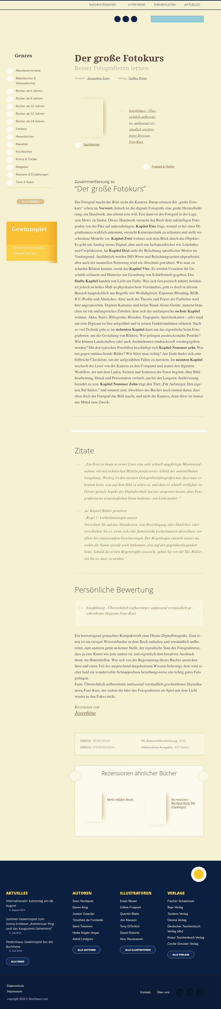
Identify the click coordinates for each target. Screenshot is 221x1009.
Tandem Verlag (177, 913)
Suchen (199, 19)
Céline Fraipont (130, 907)
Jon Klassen (128, 920)
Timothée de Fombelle (88, 920)
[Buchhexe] (31, 24)
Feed (117, 19)
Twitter (134, 19)
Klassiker (22, 144)
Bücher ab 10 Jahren (30, 106)
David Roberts (129, 932)
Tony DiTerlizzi (129, 926)
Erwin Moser (128, 901)
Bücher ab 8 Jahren (29, 98)
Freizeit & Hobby (163, 166)
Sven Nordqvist (83, 901)
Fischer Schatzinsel (180, 901)
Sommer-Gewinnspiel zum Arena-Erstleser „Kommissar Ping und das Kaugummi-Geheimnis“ (30, 924)
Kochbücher (24, 151)
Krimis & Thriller (26, 159)
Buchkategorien (103, 5)
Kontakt (145, 992)
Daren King (80, 907)
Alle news (17, 961)
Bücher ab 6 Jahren (29, 90)
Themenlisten (165, 5)
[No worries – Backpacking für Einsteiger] (155, 807)
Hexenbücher (25, 136)
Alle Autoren (87, 949)
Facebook (126, 19)
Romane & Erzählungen (32, 174)
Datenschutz (15, 985)
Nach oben (199, 874)
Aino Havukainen (131, 939)
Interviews (137, 5)
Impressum (14, 991)
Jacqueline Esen (98, 78)
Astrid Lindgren (83, 939)
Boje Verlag (175, 907)
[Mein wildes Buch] (91, 806)
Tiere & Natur (25, 182)
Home (81, 5)
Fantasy (21, 128)
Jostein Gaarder (84, 913)
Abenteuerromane (28, 70)
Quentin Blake (129, 913)
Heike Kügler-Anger (86, 932)
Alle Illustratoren (138, 949)
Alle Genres (30, 201)
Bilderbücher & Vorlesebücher (26, 81)
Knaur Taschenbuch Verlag (185, 937)
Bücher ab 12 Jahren (30, 113)
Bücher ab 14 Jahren (30, 121)
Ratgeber (22, 167)
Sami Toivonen (83, 926)
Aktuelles (193, 5)
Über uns (163, 992)
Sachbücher (92, 144)
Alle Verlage (180, 954)
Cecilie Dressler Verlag (182, 943)
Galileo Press (138, 78)
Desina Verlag (176, 920)
